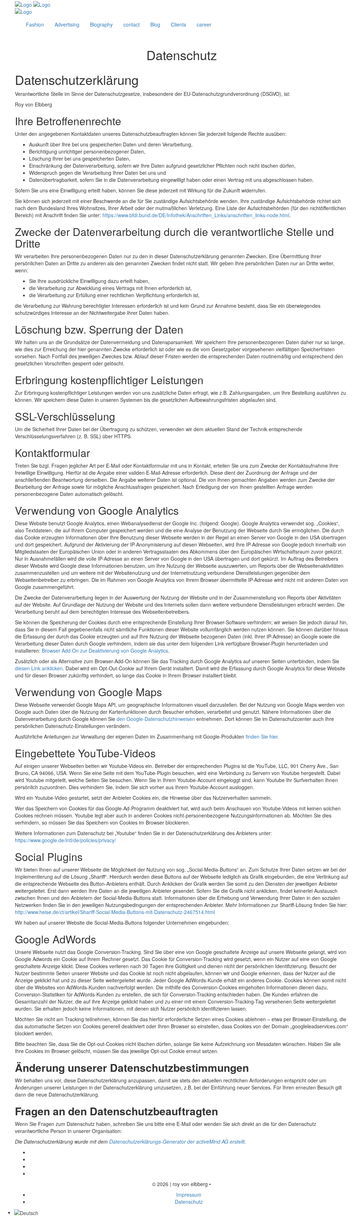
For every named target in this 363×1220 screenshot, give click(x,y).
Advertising (67, 24)
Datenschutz (189, 1201)
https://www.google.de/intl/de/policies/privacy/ (65, 840)
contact (131, 24)
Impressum (188, 1194)
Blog (155, 24)
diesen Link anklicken (39, 668)
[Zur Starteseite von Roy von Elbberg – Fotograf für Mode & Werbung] (32, 3)
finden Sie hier (261, 736)
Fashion (35, 24)
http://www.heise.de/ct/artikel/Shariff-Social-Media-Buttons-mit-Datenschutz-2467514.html (115, 911)
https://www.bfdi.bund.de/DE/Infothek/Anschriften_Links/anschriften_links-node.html (195, 215)
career (204, 24)
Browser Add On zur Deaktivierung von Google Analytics (105, 650)
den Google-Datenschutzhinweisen (156, 718)
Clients (178, 24)
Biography (101, 24)
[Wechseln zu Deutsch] (26, 1212)
